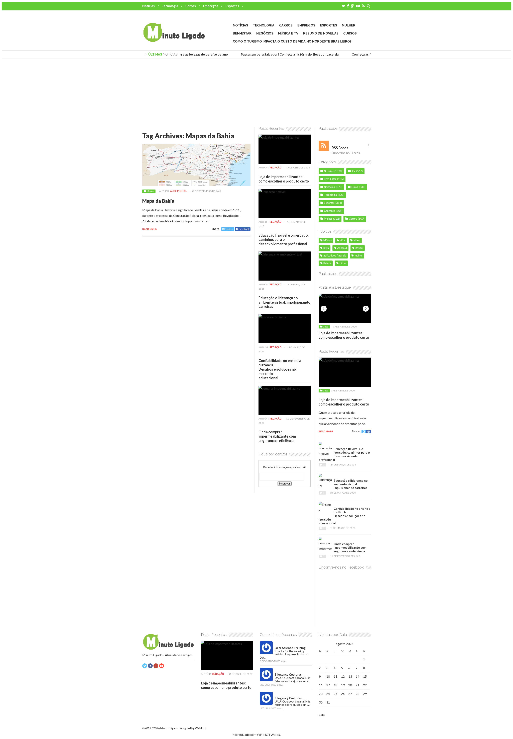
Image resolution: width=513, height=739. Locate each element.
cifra (342, 240)
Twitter (229, 228)
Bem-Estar (242, 33)
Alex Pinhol (178, 191)
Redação (276, 167)
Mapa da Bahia (158, 201)
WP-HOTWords (268, 734)
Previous (324, 309)
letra (326, 247)
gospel (359, 247)
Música (327, 240)
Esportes (232, 6)
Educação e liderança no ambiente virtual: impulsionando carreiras (284, 302)
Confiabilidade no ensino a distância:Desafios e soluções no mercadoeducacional (280, 369)
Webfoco (201, 728)
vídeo (356, 240)
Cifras (342, 263)
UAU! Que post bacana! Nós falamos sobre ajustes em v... (292, 679)
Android (342, 247)
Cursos (350, 33)
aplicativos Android (334, 255)
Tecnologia (170, 6)
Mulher (348, 25)
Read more (149, 229)
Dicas (354, 187)
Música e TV (288, 33)
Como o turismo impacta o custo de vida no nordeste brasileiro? (292, 41)
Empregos (210, 6)
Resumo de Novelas (320, 33)
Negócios (264, 33)
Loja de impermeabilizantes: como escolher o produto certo (284, 178)
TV (353, 171)
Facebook (244, 228)
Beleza (327, 263)
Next (366, 309)
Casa (325, 326)
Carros (190, 6)
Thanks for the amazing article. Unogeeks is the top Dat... (284, 654)
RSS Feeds (340, 148)
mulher (359, 255)
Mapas (150, 191)
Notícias (148, 6)
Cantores (329, 210)
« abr (321, 715)
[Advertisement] (256, 93)
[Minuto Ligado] (174, 40)
